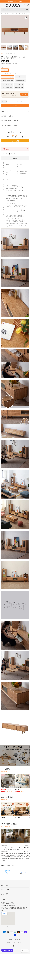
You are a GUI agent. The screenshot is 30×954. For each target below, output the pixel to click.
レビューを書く (15, 141)
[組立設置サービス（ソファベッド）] (8, 809)
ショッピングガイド (6, 889)
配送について (4, 111)
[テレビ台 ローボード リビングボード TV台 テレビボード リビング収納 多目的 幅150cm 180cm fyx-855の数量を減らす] (2, 101)
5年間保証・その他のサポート (9, 116)
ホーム (2, 13)
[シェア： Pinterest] (12, 154)
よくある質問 (4, 894)
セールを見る (4, 771)
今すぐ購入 (15, 105)
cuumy (2, 53)
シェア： (3, 153)
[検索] (27, 10)
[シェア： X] (9, 154)
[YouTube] (16, 946)
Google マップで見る (5, 926)
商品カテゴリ (4, 885)
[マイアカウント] (25, 5)
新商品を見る (4, 799)
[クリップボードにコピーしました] (14, 154)
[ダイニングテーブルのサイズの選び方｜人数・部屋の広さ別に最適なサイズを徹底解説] (12, 836)
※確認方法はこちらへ (11, 200)
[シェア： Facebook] (7, 154)
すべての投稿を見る (5, 826)
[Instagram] (14, 946)
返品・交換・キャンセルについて (9, 120)
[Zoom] (26, 17)
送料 (5, 63)
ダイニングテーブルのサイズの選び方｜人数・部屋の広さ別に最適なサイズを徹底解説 (12, 849)
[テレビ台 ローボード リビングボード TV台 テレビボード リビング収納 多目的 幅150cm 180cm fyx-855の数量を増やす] (6, 101)
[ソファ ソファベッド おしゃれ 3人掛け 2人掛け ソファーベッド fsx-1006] (22, 781)
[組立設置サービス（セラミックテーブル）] (22, 809)
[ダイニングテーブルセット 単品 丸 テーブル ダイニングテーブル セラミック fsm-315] (8, 781)
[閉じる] (27, 148)
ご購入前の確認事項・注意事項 (9, 125)
